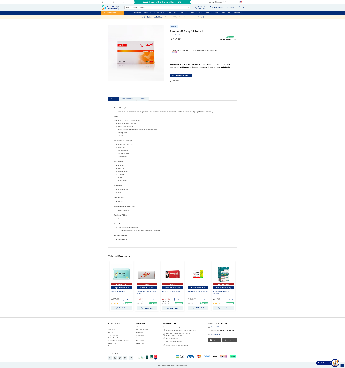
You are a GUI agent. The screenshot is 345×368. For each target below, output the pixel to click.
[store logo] (110, 7)
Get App (211, 2)
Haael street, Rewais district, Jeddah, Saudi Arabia (181, 330)
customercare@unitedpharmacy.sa (115, 2)
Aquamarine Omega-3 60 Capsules (221, 292)
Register (220, 7)
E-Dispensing (139, 332)
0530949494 (215, 334)
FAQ (137, 327)
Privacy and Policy (113, 335)
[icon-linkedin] (120, 358)
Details (113, 99)
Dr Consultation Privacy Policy (117, 337)
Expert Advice (112, 343)
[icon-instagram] (125, 358)
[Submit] (188, 7)
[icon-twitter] (115, 358)
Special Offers (140, 340)
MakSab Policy (140, 343)
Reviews (143, 99)
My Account (111, 327)
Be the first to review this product (179, 35)
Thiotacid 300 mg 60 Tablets (171, 291)
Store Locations (230, 2)
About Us (110, 332)
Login (214, 7)
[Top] (342, 365)
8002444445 (215, 327)
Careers (219, 2)
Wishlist (232, 7)
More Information (128, 99)
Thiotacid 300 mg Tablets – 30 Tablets (146, 292)
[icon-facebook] (110, 358)
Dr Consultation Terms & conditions (118, 340)
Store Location (140, 335)
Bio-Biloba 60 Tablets (118, 291)
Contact (138, 337)
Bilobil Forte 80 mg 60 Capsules (198, 291)
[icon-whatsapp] (131, 358)
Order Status (111, 329)
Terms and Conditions (142, 329)
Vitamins (173, 26)
